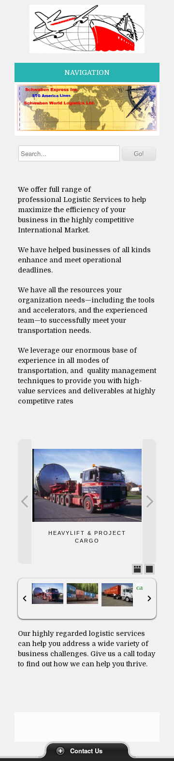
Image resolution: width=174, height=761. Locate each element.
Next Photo (149, 501)
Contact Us (86, 750)
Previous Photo (24, 501)
